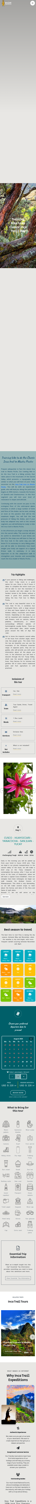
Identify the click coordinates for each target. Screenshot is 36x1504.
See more (5, 897)
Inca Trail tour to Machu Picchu (18, 485)
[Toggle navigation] (32, 3)
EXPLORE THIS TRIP (13, 1351)
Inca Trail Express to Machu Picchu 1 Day (17, 1344)
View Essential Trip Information (18, 1278)
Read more (17, 694)
